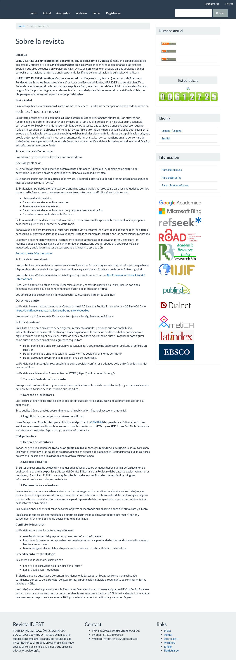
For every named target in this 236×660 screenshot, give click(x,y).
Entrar (229, 3)
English (166, 138)
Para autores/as (171, 177)
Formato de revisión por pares (34, 253)
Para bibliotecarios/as (175, 185)
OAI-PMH (96, 422)
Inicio (33, 13)
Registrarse (212, 3)
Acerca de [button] (62, 13)
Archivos (81, 13)
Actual (47, 13)
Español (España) (172, 130)
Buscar (220, 13)
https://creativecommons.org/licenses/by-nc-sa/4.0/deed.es (52, 310)
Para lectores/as (172, 169)
